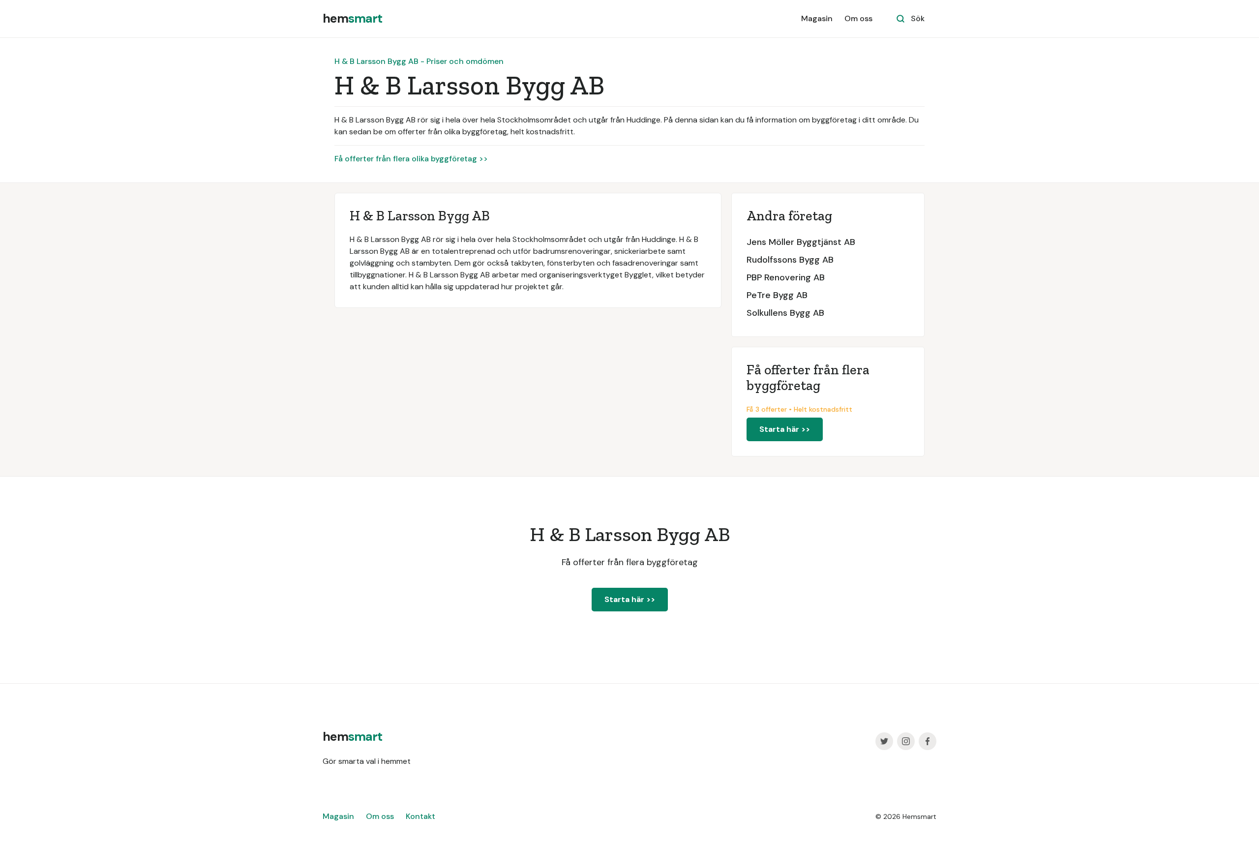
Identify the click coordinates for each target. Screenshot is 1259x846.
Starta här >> (784, 429)
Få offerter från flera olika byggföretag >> (411, 158)
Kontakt (420, 816)
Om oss (858, 18)
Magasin (817, 18)
